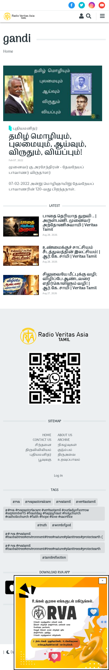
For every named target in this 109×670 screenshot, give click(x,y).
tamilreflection (55, 557)
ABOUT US (65, 435)
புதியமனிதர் (25, 129)
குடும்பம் (65, 450)
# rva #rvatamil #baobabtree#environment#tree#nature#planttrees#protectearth (53, 547)
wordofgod (62, 525)
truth (43, 525)
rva (17, 502)
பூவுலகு (44, 459)
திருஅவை (66, 454)
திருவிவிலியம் (38, 450)
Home (8, 52)
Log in (58, 476)
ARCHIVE (64, 440)
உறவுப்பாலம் (69, 459)
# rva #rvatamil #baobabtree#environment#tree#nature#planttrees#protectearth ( (54, 535)
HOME (46, 435)
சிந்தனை (43, 445)
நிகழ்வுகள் (67, 445)
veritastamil (87, 502)
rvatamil (64, 502)
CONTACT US (42, 440)
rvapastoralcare (39, 502)
